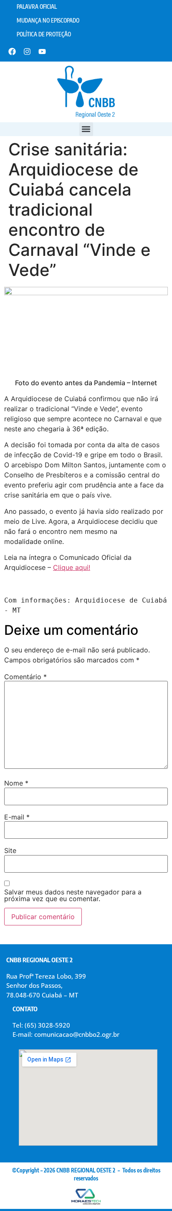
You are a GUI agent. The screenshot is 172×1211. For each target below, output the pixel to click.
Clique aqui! (71, 567)
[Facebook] (12, 51)
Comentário (25, 676)
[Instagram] (27, 51)
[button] (86, 129)
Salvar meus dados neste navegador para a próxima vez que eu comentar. (73, 895)
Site (10, 850)
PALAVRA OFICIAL (37, 6)
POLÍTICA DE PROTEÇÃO (44, 34)
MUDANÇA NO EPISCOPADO (48, 20)
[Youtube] (42, 51)
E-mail (17, 817)
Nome (16, 783)
